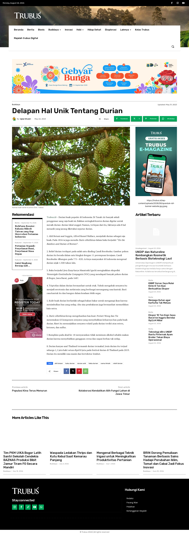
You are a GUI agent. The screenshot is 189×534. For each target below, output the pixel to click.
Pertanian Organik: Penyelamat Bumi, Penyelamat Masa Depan (25, 249)
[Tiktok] (28, 507)
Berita (17, 223)
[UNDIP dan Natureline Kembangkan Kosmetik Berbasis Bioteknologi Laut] (156, 232)
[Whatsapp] (41, 507)
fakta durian (93, 363)
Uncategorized (141, 248)
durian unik (81, 363)
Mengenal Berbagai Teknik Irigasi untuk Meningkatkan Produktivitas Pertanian (116, 456)
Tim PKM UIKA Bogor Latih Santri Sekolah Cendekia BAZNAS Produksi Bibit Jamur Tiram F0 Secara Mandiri (22, 460)
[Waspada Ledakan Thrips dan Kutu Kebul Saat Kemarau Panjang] (71, 435)
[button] (173, 46)
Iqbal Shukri (25, 119)
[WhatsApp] (85, 371)
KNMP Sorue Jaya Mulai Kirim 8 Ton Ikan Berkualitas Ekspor (161, 286)
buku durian (70, 363)
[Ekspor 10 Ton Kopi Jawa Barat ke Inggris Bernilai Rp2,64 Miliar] (140, 316)
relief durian (117, 363)
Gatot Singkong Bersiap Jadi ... (23, 264)
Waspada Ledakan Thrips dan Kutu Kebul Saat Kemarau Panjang (71, 456)
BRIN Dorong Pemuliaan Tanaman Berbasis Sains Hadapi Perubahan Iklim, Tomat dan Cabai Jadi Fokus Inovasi (163, 460)
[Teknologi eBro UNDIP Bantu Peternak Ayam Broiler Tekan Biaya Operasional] (140, 333)
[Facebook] (172, 3)
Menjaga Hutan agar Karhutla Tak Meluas (159, 301)
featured (18, 242)
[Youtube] (183, 3)
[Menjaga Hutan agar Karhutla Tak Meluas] (140, 301)
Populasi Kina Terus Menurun (29, 390)
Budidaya (16, 104)
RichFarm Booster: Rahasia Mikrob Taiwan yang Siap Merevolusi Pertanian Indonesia (26, 231)
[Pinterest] (79, 371)
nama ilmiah (105, 363)
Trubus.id (51, 217)
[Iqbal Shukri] (14, 119)
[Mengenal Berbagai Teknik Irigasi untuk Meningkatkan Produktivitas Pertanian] (118, 435)
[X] (73, 371)
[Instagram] (178, 3)
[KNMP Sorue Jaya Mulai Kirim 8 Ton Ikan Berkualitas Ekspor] (140, 285)
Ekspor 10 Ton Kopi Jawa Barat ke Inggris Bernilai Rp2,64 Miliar (161, 318)
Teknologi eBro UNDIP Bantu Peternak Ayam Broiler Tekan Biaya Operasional (160, 336)
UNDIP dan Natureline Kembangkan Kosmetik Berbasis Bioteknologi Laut (153, 255)
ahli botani (59, 363)
